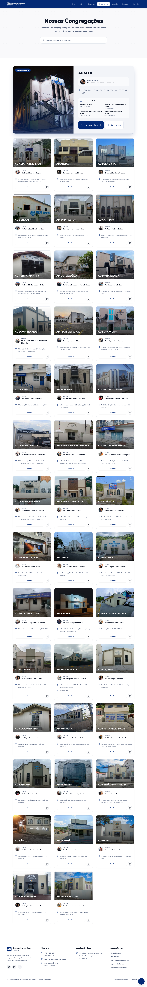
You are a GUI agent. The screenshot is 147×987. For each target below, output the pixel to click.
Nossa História (115, 953)
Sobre (82, 4)
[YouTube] (9, 967)
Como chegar (116, 125)
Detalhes (29, 187)
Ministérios (91, 4)
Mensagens (125, 4)
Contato (136, 4)
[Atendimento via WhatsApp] (141, 981)
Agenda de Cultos (117, 964)
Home (74, 4)
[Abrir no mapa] (47, 187)
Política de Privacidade (121, 979)
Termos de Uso (135, 979)
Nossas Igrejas (103, 4)
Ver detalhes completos (89, 125)
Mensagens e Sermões (118, 967)
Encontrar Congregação (119, 960)
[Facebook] (20, 967)
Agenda (115, 4)
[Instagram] (14, 967)
